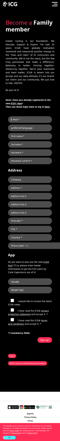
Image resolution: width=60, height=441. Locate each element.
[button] (38, 433)
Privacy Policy (32, 433)
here (47, 106)
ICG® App (16, 103)
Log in (12, 356)
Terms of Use (16, 433)
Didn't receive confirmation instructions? (27, 363)
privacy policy (14, 430)
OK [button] (9, 437)
